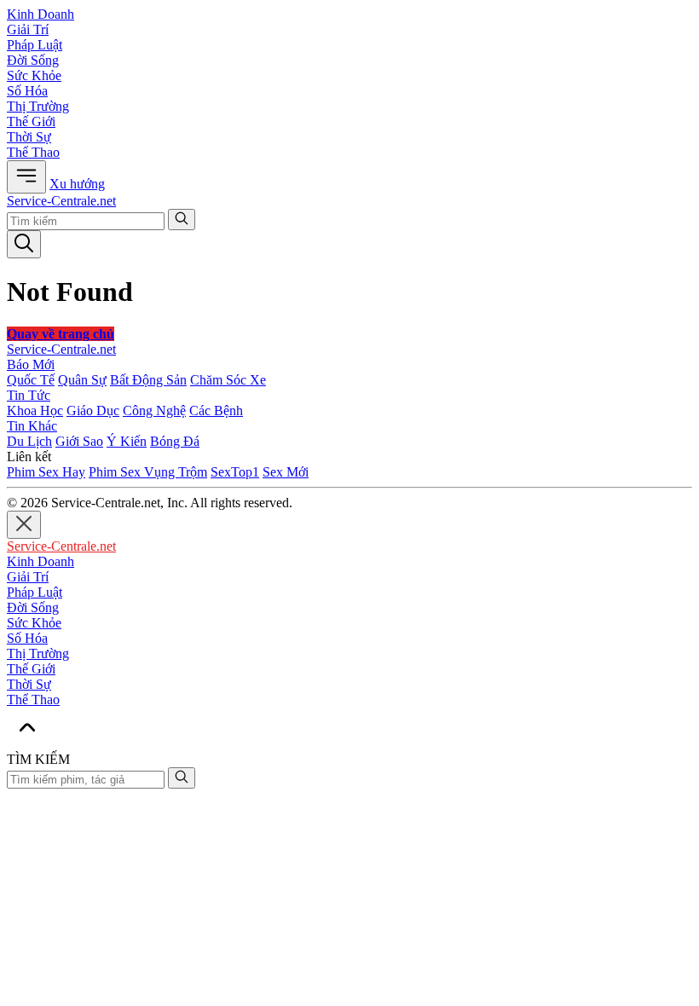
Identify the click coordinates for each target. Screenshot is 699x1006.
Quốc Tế (31, 380)
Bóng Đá (174, 441)
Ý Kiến (127, 441)
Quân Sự (82, 380)
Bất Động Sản (148, 380)
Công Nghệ (154, 410)
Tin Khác (32, 426)
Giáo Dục (92, 410)
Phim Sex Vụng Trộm (148, 472)
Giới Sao (79, 441)
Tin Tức (28, 395)
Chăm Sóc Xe (228, 380)
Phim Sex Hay (46, 472)
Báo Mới (31, 364)
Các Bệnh (216, 410)
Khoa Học (35, 410)
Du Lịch (29, 441)
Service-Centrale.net (61, 201)
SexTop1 (235, 472)
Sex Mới (286, 472)
